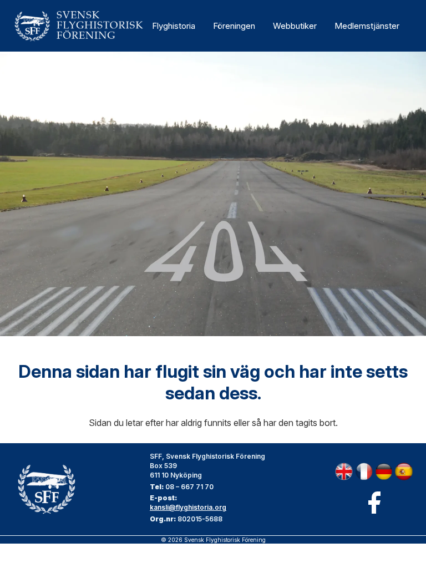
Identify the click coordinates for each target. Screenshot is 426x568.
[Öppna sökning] (409, 26)
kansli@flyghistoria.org (188, 507)
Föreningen (234, 26)
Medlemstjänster (366, 26)
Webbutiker (295, 26)
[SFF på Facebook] (374, 502)
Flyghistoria (173, 26)
